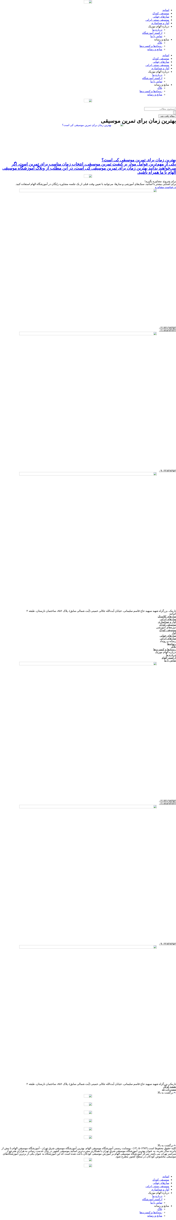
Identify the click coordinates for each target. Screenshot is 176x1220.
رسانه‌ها (171, 643)
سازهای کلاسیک (167, 616)
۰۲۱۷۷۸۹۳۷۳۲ (167, 330)
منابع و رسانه (154, 49)
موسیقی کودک (160, 13)
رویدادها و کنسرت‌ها (151, 46)
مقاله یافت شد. (167, 116)
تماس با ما (156, 36)
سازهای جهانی (161, 16)
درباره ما (157, 29)
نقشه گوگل (169, 1086)
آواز (174, 632)
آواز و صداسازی (160, 23)
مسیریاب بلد (169, 1089)
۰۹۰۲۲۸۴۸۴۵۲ (167, 470)
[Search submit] (174, 112)
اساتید (165, 10)
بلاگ (159, 42)
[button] (88, 1092)
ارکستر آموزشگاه (152, 32)
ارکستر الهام (169, 657)
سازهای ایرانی (168, 619)
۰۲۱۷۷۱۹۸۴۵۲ (167, 327)
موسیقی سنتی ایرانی (157, 19)
